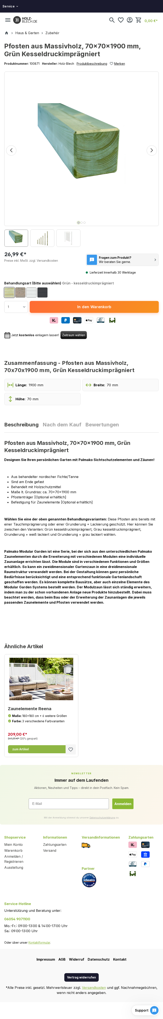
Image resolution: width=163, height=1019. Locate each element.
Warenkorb (13, 850)
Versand (49, 850)
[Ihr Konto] (129, 20)
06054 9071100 (17, 919)
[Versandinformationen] (86, 845)
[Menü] (7, 20)
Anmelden (122, 804)
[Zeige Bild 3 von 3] (84, 223)
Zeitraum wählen (73, 335)
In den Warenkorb (94, 307)
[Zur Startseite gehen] (25, 20)
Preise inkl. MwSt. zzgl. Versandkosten (31, 260)
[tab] (21, 424)
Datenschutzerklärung (102, 817)
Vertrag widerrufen (81, 977)
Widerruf (76, 959)
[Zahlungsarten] (132, 844)
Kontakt (119, 959)
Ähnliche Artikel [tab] (23, 646)
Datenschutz (99, 959)
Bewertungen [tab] (102, 424)
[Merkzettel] (120, 20)
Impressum (46, 959)
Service (9, 6)
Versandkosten (94, 987)
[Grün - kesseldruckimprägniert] (9, 292)
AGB (62, 959)
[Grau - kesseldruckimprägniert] (20, 292)
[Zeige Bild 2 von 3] (81, 223)
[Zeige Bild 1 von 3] (78, 223)
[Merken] (71, 749)
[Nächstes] (152, 150)
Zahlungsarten (54, 844)
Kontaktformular (39, 942)
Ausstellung (13, 867)
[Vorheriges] (11, 150)
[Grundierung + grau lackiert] (42, 292)
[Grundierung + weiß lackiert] (31, 292)
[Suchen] (111, 20)
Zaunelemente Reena (29, 708)
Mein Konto (13, 844)
